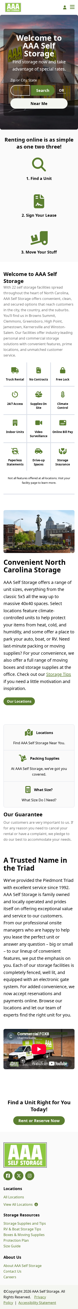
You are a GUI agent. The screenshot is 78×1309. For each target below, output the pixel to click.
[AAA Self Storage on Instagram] (29, 1175)
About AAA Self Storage (22, 1265)
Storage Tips (58, 674)
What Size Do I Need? (39, 800)
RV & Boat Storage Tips (22, 1229)
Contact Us (12, 1271)
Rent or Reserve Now (39, 1120)
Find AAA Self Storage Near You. (39, 743)
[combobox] (20, 90)
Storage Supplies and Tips (24, 1223)
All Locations (13, 1197)
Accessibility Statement (37, 1302)
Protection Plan (16, 1240)
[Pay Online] (65, 7)
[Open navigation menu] (72, 7)
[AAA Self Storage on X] (18, 1175)
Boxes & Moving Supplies (24, 1234)
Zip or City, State (23, 80)
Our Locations (19, 701)
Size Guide (12, 1246)
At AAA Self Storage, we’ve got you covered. (39, 771)
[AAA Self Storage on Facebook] (8, 1175)
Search (42, 90)
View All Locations (20, 1204)
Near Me (39, 103)
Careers (9, 1277)
